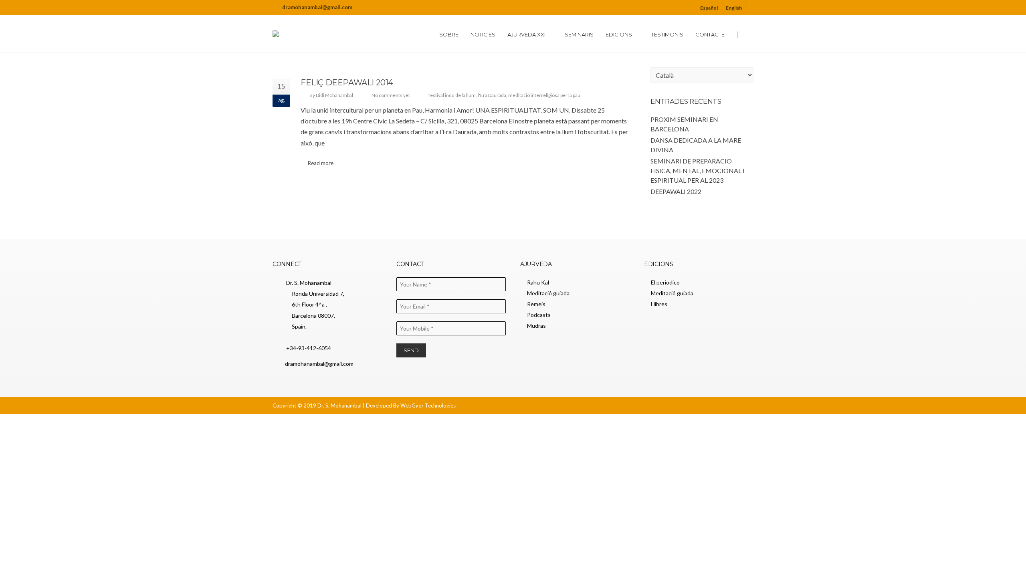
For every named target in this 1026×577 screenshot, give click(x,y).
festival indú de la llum (452, 95)
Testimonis (667, 34)
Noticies (483, 34)
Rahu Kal (538, 282)
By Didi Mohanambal (331, 95)
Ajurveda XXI (526, 34)
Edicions (619, 34)
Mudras (536, 325)
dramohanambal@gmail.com (317, 7)
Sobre (448, 34)
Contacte (710, 34)
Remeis (536, 304)
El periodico (665, 282)
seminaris (579, 34)
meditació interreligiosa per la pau (544, 95)
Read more (320, 163)
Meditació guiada (548, 293)
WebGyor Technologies (428, 405)
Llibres (659, 304)
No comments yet (391, 95)
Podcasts (539, 314)
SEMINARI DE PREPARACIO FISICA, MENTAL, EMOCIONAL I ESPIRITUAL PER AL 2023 (697, 170)
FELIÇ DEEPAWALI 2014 (347, 82)
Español (709, 8)
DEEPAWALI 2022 (675, 191)
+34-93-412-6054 (308, 348)
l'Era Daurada (492, 95)
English (734, 8)
